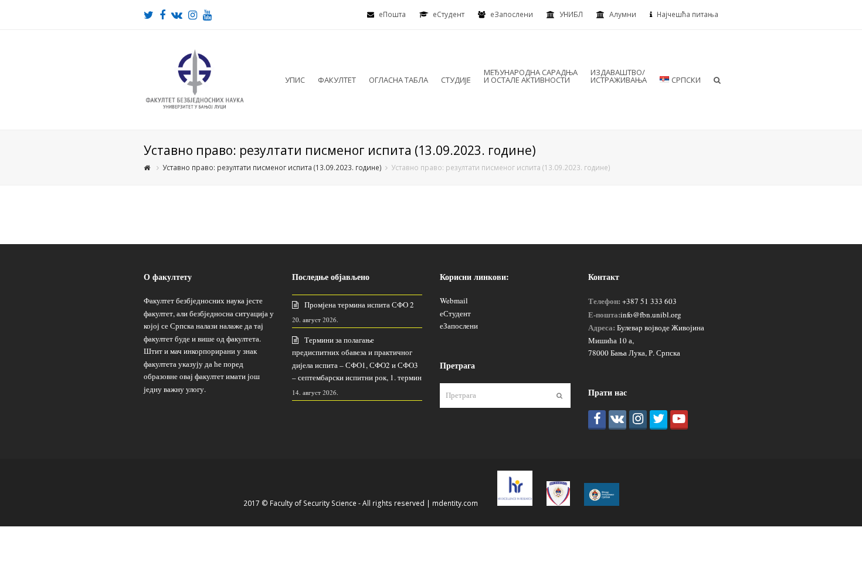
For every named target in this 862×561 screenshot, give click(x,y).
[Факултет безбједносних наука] (195, 78)
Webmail (454, 300)
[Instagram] (638, 420)
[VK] (617, 420)
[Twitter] (658, 420)
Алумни (622, 14)
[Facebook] (597, 420)
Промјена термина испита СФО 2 (359, 304)
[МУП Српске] (558, 503)
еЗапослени (511, 14)
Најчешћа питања (687, 14)
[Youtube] (679, 420)
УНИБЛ (571, 14)
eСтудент (448, 14)
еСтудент (455, 313)
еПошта (392, 14)
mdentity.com (455, 503)
